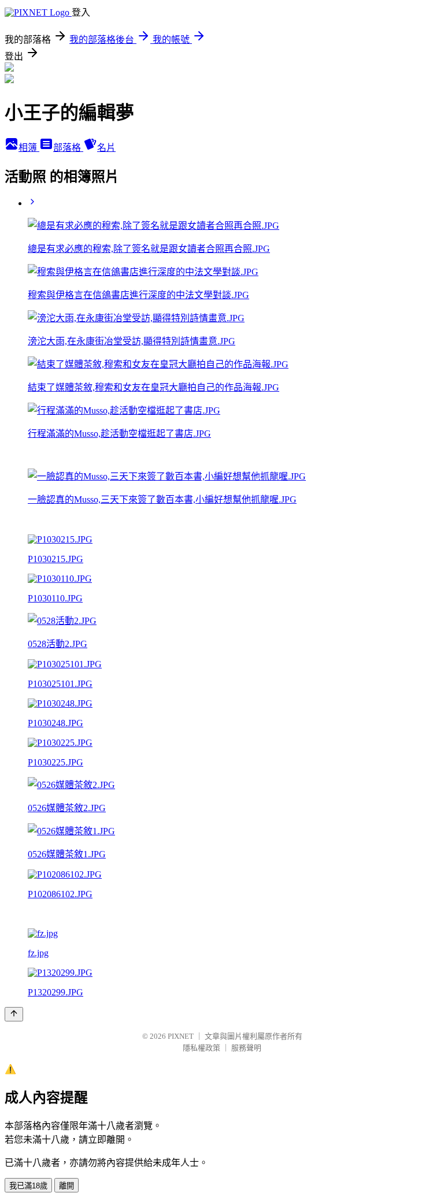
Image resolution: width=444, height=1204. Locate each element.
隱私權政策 (201, 1047)
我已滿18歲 (28, 1185)
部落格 (68, 148)
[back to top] (14, 1014)
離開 (66, 1185)
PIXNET (181, 1036)
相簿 (28, 148)
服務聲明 (246, 1047)
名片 (106, 148)
